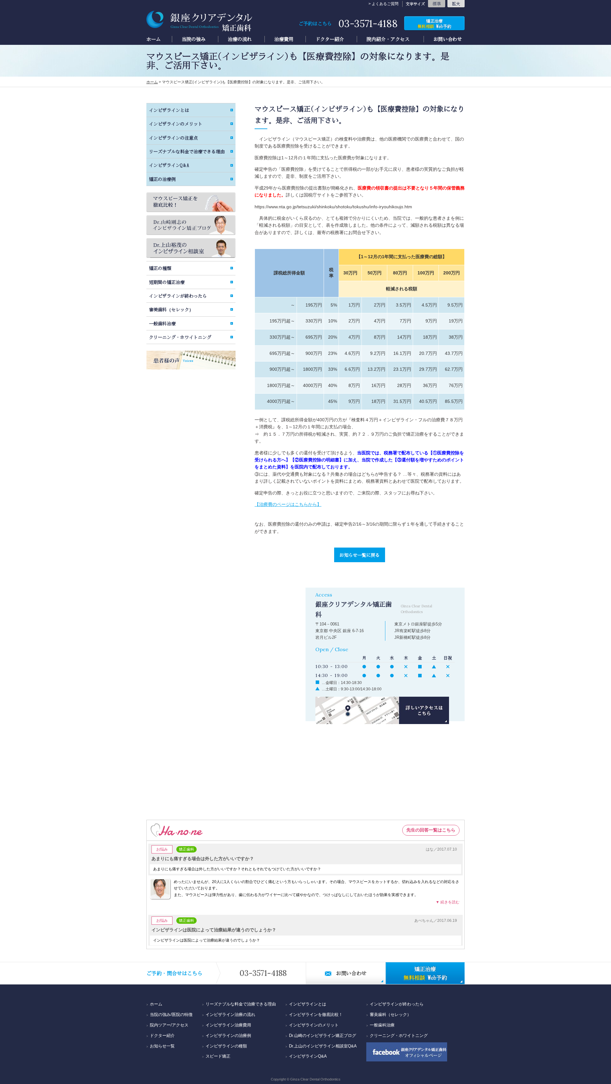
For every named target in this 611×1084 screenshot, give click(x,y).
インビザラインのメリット (175, 124)
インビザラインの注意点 (173, 138)
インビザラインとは (169, 110)
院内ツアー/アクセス (169, 1025)
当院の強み (194, 39)
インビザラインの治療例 (228, 1035)
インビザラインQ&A (308, 1056)
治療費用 (283, 39)
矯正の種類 (160, 268)
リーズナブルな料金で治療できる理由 (187, 151)
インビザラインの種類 (226, 1046)
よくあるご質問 (385, 4)
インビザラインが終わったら (178, 296)
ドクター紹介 (329, 39)
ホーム (153, 39)
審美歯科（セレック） (171, 309)
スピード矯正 (218, 1056)
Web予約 (434, 23)
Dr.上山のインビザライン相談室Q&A (323, 1046)
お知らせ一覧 (162, 1046)
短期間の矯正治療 (167, 282)
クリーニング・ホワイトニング (180, 337)
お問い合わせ (447, 39)
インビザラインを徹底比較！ (316, 1014)
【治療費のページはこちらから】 (288, 504)
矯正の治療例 (162, 179)
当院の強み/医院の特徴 (171, 1014)
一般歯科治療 (162, 323)
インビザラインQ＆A (169, 165)
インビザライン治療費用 (228, 1025)
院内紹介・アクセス (388, 39)
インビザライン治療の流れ (230, 1014)
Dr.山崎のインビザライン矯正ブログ (322, 1035)
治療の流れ (240, 39)
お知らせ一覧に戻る (360, 555)
